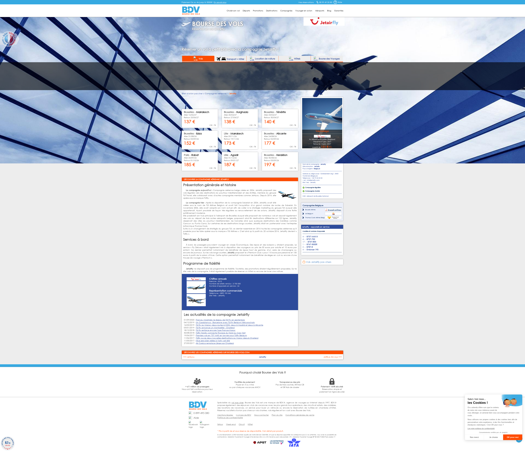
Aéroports (319, 10)
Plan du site (277, 415)
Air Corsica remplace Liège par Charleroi (215, 343)
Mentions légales (225, 415)
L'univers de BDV (243, 415)
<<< (189, 357)
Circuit (242, 424)
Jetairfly (221, 295)
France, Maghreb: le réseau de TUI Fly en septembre (220, 319)
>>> (332, 357)
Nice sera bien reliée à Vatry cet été (213, 340)
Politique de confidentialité (230, 417)
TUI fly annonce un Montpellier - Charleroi (215, 327)
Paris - (191, 154)
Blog (329, 10)
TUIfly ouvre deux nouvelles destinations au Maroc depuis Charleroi (227, 338)
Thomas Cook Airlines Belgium (315, 217)
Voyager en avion (303, 10)
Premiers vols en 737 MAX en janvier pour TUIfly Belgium (221, 335)
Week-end (231, 424)
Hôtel (250, 424)
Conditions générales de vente (299, 415)
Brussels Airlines (310, 210)
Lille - (231, 154)
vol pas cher (237, 402)
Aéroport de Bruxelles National (318, 196)
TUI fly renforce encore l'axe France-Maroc (215, 330)
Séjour (220, 424)
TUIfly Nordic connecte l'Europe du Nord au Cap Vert (221, 332)
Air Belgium (309, 214)
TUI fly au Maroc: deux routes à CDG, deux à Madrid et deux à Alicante (229, 325)
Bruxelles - (275, 154)
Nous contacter (261, 415)
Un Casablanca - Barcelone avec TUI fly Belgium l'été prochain (225, 322)
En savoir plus (220, 2)
